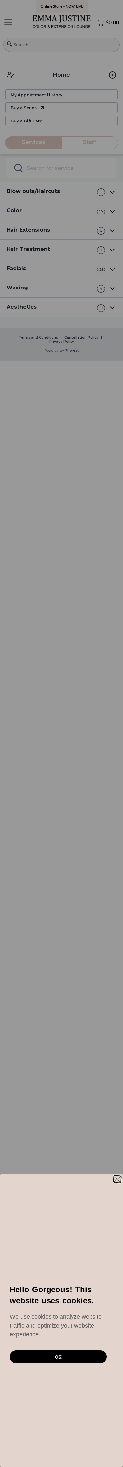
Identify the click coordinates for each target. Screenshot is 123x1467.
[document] (61, 733)
